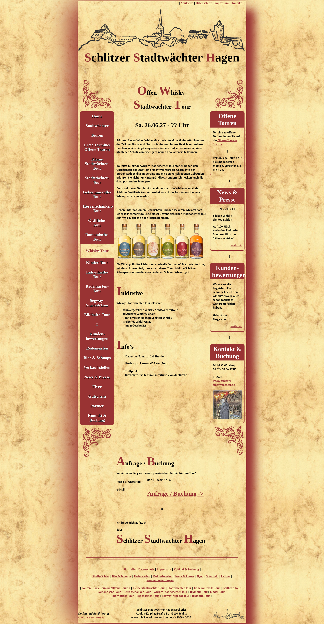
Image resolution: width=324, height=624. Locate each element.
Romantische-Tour (97, 236)
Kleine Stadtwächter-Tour (149, 588)
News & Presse (97, 377)
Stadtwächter (97, 125)
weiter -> (236, 245)
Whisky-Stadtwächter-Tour (170, 592)
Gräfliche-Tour (231, 588)
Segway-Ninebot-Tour (97, 302)
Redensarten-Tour (97, 288)
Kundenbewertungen (160, 580)
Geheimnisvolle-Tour (207, 588)
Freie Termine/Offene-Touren (112, 588)
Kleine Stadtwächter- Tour (97, 163)
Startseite (187, 3)
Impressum (221, 3)
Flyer (97, 386)
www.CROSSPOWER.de (91, 617)
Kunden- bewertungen (97, 336)
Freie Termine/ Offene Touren (97, 147)
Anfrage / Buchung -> (175, 493)
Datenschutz (204, 3)
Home (97, 116)
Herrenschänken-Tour (98, 208)
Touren (97, 135)
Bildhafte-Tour (97, 315)
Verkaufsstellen (97, 367)
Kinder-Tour (97, 262)
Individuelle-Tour (97, 274)
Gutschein (97, 396)
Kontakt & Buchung (97, 417)
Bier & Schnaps (97, 358)
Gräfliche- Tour (97, 222)
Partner (97, 406)
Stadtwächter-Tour (97, 180)
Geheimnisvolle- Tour (97, 194)
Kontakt (237, 3)
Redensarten (97, 348)
